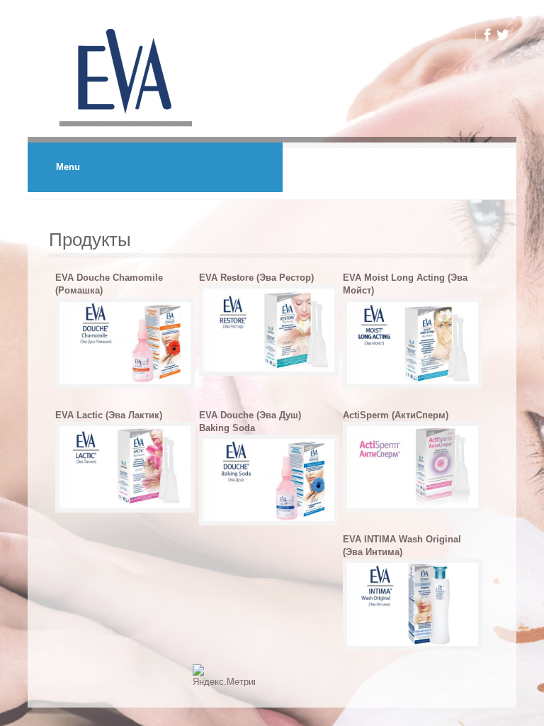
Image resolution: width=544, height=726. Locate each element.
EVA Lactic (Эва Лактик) (108, 415)
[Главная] (123, 130)
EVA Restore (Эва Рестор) (256, 277)
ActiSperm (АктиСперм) (395, 415)
